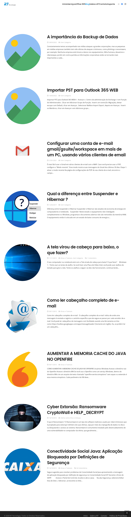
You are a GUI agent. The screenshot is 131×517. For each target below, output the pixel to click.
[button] (126, 512)
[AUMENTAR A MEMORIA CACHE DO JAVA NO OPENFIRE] (22, 352)
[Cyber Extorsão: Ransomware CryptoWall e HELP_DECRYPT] (22, 405)
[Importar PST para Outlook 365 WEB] (22, 89)
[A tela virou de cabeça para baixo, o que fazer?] (22, 245)
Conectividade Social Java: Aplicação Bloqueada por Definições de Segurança (84, 457)
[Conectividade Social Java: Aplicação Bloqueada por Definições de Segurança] (22, 450)
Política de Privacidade (118, 516)
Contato (104, 516)
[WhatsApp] (118, 4)
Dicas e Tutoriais (66, 258)
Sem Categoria (66, 42)
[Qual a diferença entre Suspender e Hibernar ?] (22, 192)
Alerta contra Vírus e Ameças (71, 418)
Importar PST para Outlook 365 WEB (82, 90)
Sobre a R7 (94, 516)
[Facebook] (122, 4)
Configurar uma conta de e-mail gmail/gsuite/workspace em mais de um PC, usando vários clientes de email (86, 149)
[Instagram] (125, 4)
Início (86, 516)
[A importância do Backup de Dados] (22, 35)
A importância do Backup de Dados (82, 37)
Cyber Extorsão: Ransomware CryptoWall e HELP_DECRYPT (76, 409)
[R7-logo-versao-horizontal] (10, 4)
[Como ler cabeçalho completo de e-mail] (22, 299)
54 (81, 468)
